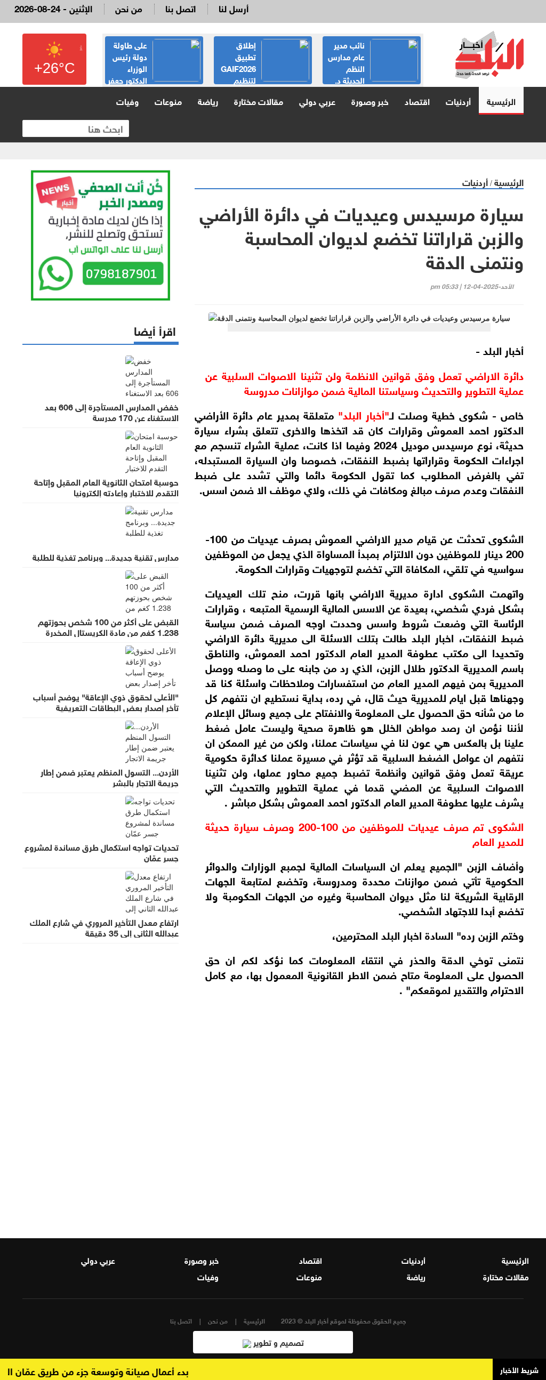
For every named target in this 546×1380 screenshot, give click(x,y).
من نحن (128, 8)
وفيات (127, 100)
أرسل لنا (233, 8)
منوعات (168, 100)
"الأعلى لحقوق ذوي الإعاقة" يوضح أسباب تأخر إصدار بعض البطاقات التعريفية (106, 701)
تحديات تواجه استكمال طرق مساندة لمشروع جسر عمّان (102, 851)
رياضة (208, 100)
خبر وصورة (370, 100)
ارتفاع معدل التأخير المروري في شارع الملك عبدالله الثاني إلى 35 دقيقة (104, 927)
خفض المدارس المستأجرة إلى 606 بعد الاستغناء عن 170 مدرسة (112, 411)
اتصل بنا (180, 8)
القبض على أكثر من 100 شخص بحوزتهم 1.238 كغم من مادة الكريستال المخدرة (108, 626)
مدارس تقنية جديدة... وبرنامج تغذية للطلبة (106, 556)
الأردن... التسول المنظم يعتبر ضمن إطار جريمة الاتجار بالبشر (110, 776)
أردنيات (458, 100)
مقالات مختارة (258, 100)
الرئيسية (501, 100)
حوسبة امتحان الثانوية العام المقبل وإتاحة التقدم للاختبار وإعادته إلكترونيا (106, 486)
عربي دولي (317, 100)
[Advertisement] (359, 1109)
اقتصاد (417, 100)
